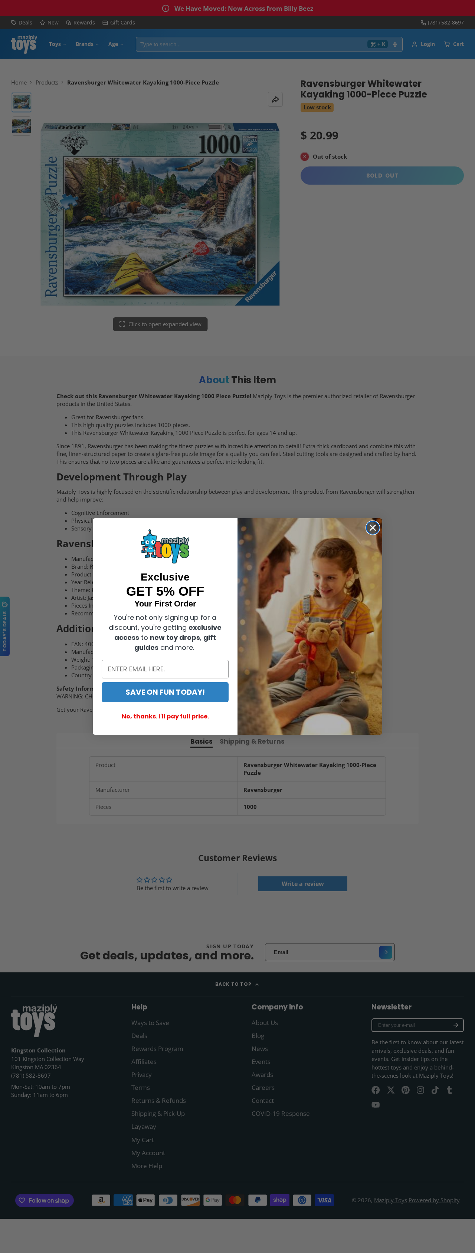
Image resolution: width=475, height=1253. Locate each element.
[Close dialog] (372, 527)
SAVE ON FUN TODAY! (165, 692)
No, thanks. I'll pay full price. (165, 716)
